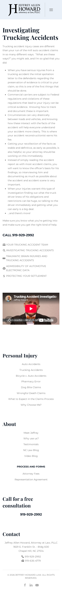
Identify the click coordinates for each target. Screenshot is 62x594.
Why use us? (31, 438)
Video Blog (31, 456)
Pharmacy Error (31, 381)
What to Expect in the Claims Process (31, 399)
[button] (51, 10)
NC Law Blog (31, 450)
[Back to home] (24, 10)
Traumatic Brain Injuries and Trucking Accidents (26, 258)
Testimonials (31, 444)
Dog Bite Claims (31, 387)
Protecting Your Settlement (26, 275)
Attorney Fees (31, 473)
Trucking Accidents (31, 370)
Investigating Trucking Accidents (30, 250)
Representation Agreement (31, 479)
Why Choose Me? (31, 404)
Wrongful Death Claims (31, 393)
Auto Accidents (31, 364)
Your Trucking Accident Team (27, 244)
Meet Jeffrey (31, 432)
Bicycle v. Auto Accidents (31, 375)
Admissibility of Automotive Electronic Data (26, 268)
